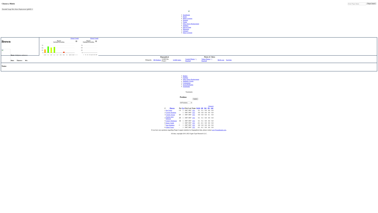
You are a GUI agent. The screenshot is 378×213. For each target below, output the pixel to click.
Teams (185, 22)
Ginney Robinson (171, 121)
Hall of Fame (187, 27)
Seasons (185, 20)
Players (172, 108)
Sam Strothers (170, 125)
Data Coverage (187, 33)
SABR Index (177, 60)
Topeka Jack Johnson (170, 118)
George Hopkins (171, 112)
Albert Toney (170, 127)
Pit (209, 108)
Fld (205, 108)
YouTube (229, 60)
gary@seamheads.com (219, 130)
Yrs (183, 108)
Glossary (185, 31)
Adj (212, 108)
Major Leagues (187, 18)
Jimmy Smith (170, 123)
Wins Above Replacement (191, 24)
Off (202, 108)
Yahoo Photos (206, 59)
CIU (193, 110)
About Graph (74, 38)
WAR (198, 108)
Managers (186, 29)
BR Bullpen (157, 60)
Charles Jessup (170, 115)
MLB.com (221, 60)
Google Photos (190, 59)
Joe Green (169, 110)
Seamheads (186, 15)
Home (185, 17)
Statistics (185, 25)
